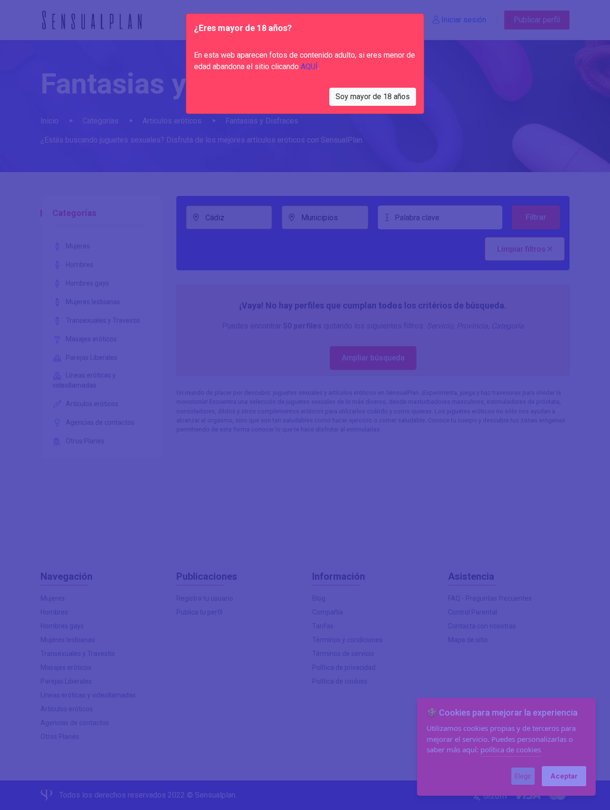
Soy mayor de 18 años (373, 96)
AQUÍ (309, 66)
